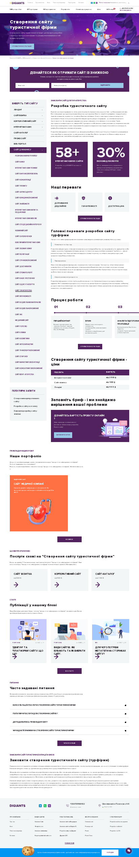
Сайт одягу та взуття (24, 284)
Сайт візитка (20, 115)
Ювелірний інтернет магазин (27, 242)
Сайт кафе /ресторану (25, 278)
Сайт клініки (20, 332)
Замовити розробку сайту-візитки (25, 412)
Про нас (12, 821)
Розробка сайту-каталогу (25, 406)
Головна (30, 2)
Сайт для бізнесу (22, 150)
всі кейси (69, 539)
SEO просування (49, 9)
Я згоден (110, 852)
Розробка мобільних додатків (119, 821)
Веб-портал (20, 144)
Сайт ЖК (18, 314)
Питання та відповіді (59, 2)
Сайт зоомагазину (23, 248)
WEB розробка (15, 9)
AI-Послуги (110, 9)
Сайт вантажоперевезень (26, 174)
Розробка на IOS (115, 831)
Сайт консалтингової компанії (28, 368)
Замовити (39, 821)
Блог (48, 2)
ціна (43, 835)
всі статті (69, 671)
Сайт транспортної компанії (27, 350)
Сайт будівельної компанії (26, 308)
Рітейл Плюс (88, 835)
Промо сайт (20, 138)
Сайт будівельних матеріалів (28, 302)
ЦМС (64, 835)
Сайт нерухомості (23, 296)
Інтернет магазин (22, 127)
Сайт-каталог (21, 133)
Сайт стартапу (21, 356)
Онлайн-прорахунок (83, 9)
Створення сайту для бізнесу (41, 58)
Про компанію (39, 2)
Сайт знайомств (22, 204)
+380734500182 (77, 804)
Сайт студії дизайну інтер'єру (28, 224)
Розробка (68, 831)
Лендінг (18, 110)
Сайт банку (20, 162)
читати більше (69, 743)
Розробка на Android (116, 826)
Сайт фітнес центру (23, 192)
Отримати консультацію (22, 46)
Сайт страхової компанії (25, 260)
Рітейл (87, 831)
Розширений (89, 826)
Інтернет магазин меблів (26, 218)
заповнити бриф (63, 435)
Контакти (81, 2)
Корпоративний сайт (25, 121)
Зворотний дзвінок (125, 10)
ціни (39, 826)
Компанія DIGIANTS (15, 58)
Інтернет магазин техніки (26, 168)
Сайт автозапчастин (24, 344)
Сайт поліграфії (22, 254)
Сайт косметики (22, 338)
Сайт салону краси (23, 236)
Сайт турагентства (23, 290)
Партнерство (72, 2)
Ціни (99, 9)
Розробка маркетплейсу (26, 156)
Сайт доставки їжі (23, 266)
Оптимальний (89, 821)
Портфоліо (65, 9)
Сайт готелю (21, 326)
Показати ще (69, 843)
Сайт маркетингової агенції (27, 362)
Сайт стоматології (23, 272)
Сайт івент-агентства (24, 374)
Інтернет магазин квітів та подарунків (26, 211)
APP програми (32, 9)
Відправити (105, 85)
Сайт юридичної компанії (26, 198)
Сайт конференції (23, 180)
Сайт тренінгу (21, 186)
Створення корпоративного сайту (26, 400)
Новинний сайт (21, 230)
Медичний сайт (22, 320)
